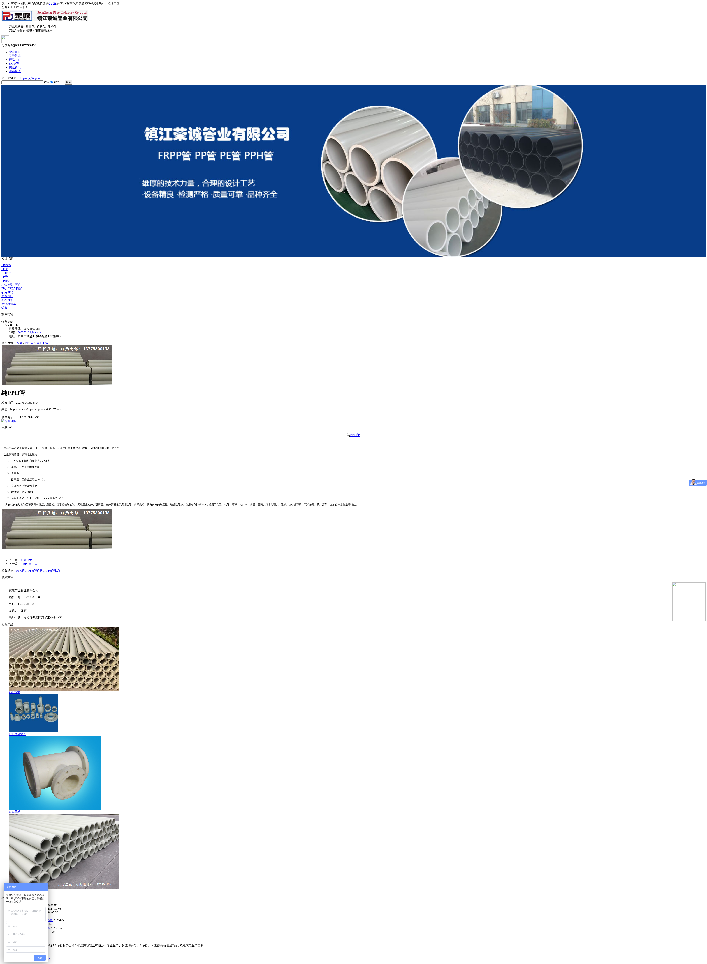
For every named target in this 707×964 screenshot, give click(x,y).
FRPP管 (14, 63)
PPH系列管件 (17, 734)
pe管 (38, 78)
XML (102, 938)
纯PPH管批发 (52, 570)
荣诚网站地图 (89, 938)
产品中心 (15, 59)
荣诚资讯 (15, 67)
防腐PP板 (27, 559)
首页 (19, 343)
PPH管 (5, 280)
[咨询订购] (8, 421)
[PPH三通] (55, 808)
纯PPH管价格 (34, 570)
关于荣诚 (15, 55)
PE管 (4, 269)
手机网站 (113, 938)
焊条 (4, 307)
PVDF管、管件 (11, 284)
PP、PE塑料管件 (12, 288)
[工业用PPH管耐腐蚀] (64, 888)
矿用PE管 (7, 292)
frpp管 (52, 3)
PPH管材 (14, 692)
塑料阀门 (7, 296)
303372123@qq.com (30, 332)
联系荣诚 (15, 71)
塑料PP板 (7, 300)
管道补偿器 (8, 303)
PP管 (4, 276)
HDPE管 (6, 273)
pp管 (31, 78)
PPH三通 (14, 811)
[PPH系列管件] (33, 731)
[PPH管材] (64, 689)
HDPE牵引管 (29, 563)
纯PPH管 (42, 343)
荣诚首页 (15, 52)
